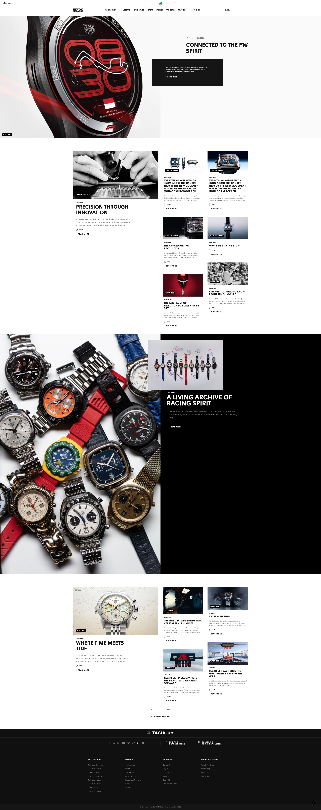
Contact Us (167, 765)
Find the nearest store (177, 743)
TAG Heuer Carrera (94, 769)
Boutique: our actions (170, 784)
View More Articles (160, 716)
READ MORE (176, 427)
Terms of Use (205, 772)
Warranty (166, 776)
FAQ (164, 769)
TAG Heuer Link (93, 787)
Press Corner (129, 776)
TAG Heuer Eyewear (95, 791)
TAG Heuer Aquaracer (95, 776)
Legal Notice (205, 776)
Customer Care (168, 772)
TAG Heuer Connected (95, 765)
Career (127, 784)
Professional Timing (132, 780)
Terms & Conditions (207, 765)
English (8, 4)
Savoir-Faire (129, 772)
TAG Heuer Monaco (94, 780)
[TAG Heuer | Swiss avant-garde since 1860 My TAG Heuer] (160, 734)
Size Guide (167, 780)
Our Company (130, 765)
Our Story (128, 769)
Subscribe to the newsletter (212, 743)
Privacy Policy (205, 769)
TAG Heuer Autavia (94, 784)
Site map (128, 787)
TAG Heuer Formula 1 (95, 772)
